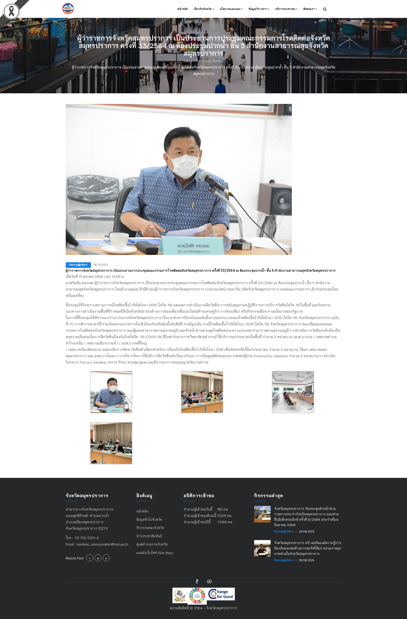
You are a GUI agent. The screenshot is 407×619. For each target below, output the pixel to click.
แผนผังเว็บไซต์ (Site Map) (154, 552)
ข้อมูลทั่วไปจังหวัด (149, 519)
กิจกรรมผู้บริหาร (208, 60)
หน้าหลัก (182, 9)
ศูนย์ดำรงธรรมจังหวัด (152, 544)
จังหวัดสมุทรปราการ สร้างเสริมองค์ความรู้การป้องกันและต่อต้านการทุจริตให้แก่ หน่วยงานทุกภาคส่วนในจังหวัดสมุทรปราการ (307, 548)
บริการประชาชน (285, 9)
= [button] (106, 558)
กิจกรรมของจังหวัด (150, 527)
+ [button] (98, 558)
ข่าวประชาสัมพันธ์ (149, 536)
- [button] (90, 558)
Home (187, 60)
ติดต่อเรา (309, 9)
